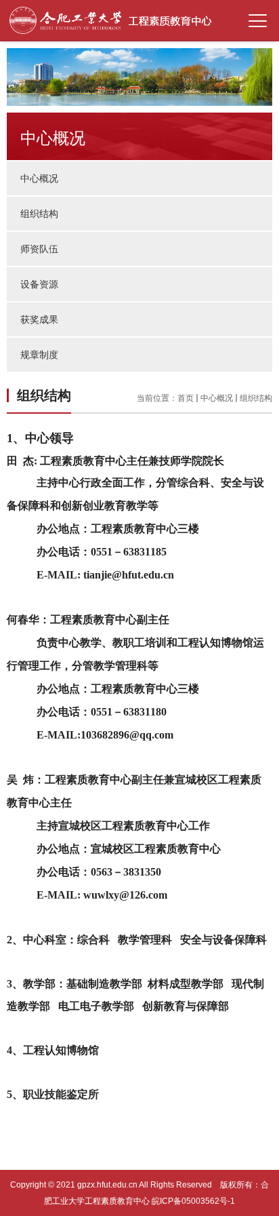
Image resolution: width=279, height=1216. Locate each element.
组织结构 (39, 213)
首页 (185, 398)
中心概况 (39, 178)
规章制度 (39, 354)
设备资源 (39, 284)
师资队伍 (39, 248)
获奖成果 (39, 319)
